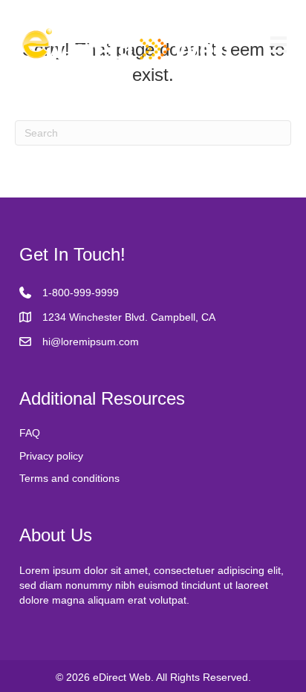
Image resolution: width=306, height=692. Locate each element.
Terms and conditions (69, 478)
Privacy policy (51, 456)
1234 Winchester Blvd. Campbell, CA (128, 317)
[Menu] (278, 44)
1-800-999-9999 (80, 292)
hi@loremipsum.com (90, 341)
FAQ (29, 433)
